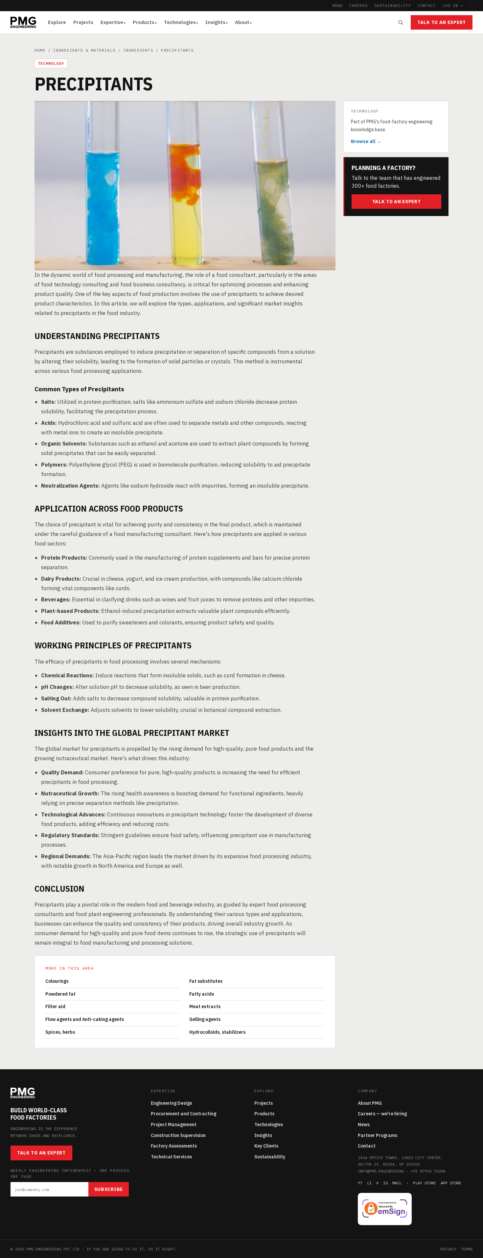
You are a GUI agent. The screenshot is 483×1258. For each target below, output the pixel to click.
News (364, 1124)
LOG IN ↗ (452, 5)
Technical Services (171, 1157)
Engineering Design (171, 1103)
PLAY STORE (424, 1182)
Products (143, 22)
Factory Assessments (174, 1146)
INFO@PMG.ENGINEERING (381, 1171)
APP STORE (451, 1182)
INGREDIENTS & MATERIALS (84, 50)
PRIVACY (448, 1248)
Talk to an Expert (441, 22)
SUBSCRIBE (108, 1189)
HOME (39, 50)
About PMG (370, 1103)
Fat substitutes (205, 981)
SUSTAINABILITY (392, 5)
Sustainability (269, 1157)
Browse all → (366, 141)
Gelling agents (204, 1019)
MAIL (397, 1182)
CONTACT (427, 5)
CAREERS (358, 5)
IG (385, 1182)
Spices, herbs (60, 1032)
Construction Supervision (178, 1135)
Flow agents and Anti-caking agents (84, 1019)
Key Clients (266, 1146)
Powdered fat (60, 994)
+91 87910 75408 (428, 1171)
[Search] (400, 22)
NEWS (338, 5)
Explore (57, 22)
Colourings (56, 981)
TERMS (466, 1248)
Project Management (173, 1124)
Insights (215, 22)
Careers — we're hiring (382, 1114)
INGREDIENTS (138, 50)
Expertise (112, 22)
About (242, 22)
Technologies (180, 22)
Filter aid (55, 1006)
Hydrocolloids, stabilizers (217, 1032)
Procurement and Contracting (183, 1114)
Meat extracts (204, 1006)
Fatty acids (201, 994)
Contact (367, 1146)
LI (369, 1182)
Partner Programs (377, 1135)
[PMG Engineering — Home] (23, 22)
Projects (83, 22)
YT (360, 1182)
